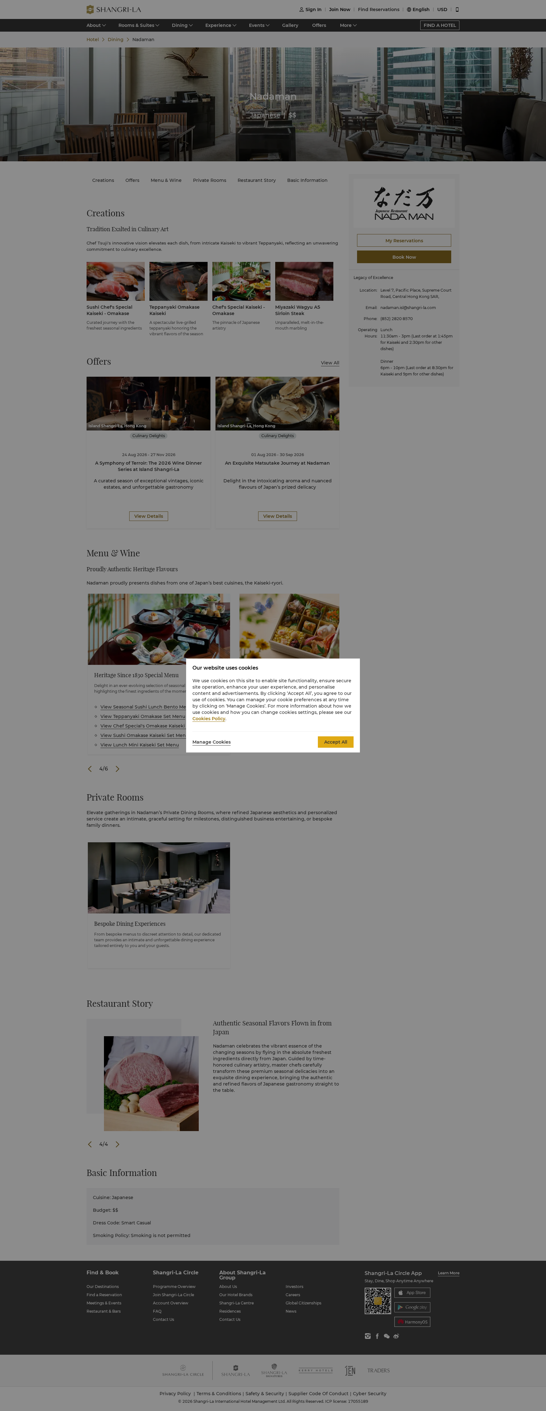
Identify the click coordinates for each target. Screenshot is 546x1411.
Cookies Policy (208, 718)
